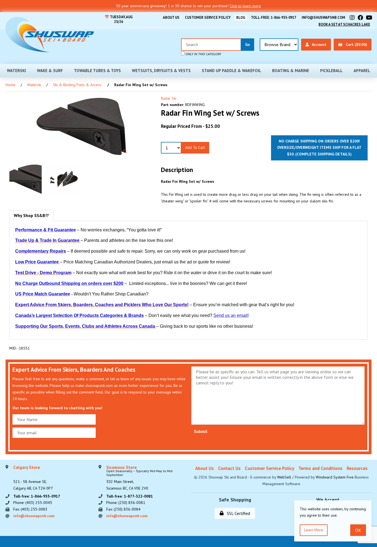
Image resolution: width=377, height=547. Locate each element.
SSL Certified (237, 513)
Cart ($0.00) (355, 44)
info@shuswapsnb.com (323, 17)
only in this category (203, 54)
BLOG (240, 17)
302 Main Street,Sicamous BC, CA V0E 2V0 (139, 478)
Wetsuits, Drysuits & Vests (161, 70)
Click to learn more (245, 5)
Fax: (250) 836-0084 (123, 509)
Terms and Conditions (320, 468)
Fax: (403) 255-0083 (30, 509)
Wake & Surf (50, 70)
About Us (171, 17)
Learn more (313, 529)
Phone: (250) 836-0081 (125, 502)
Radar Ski (168, 98)
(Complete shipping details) (323, 154)
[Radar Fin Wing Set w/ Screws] (82, 126)
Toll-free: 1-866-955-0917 (273, 17)
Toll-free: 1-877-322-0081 (129, 496)
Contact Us (229, 468)
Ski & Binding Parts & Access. (77, 84)
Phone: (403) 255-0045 (32, 502)
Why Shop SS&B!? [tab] (31, 215)
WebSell (284, 477)
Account (318, 44)
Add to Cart (195, 147)
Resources (357, 468)
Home (10, 84)
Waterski (16, 70)
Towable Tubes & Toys (97, 70)
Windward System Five (335, 477)
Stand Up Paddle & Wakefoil (231, 70)
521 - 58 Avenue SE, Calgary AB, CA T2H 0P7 (33, 478)
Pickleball (331, 70)
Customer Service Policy (208, 17)
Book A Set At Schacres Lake (344, 24)
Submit (201, 431)
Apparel (362, 70)
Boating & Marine (290, 70)
